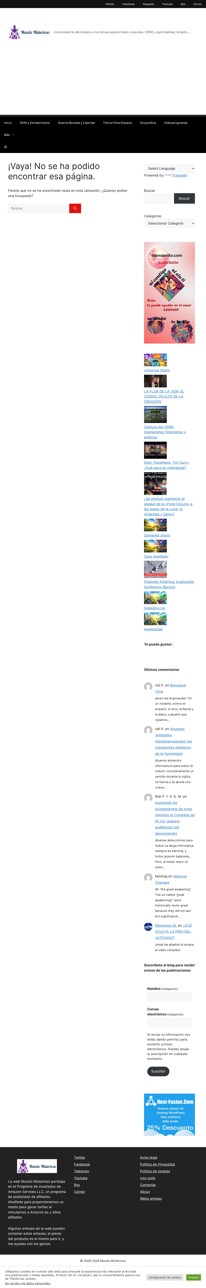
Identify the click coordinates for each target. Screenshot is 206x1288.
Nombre (162, 989)
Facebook (128, 4)
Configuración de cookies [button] (165, 1277)
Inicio (8, 123)
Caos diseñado (156, 556)
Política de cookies (155, 1171)
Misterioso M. (166, 926)
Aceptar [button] (194, 1277)
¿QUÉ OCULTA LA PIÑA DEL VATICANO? (173, 932)
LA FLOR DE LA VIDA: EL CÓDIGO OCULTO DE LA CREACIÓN (164, 396)
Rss (183, 4)
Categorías (153, 216)
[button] (5, 147)
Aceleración (153, 629)
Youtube (167, 4)
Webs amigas (151, 1199)
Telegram (148, 4)
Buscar (149, 191)
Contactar (148, 1185)
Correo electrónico (165, 1011)
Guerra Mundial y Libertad (76, 123)
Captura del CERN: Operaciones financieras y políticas (165, 432)
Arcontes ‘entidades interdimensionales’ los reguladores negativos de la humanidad (173, 741)
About (145, 1192)
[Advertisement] (103, 86)
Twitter (109, 4)
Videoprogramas (175, 123)
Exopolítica (148, 123)
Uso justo (147, 1178)
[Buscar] (75, 208)
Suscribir (158, 1071)
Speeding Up (154, 608)
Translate (179, 175)
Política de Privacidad (157, 1164)
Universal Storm (157, 370)
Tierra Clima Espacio (117, 123)
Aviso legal (148, 1158)
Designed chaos (157, 535)
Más (7, 135)
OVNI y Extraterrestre (35, 123)
